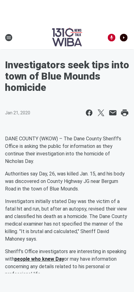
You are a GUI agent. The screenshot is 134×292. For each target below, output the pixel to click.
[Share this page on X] (101, 112)
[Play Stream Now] (123, 37)
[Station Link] (67, 38)
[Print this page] (124, 112)
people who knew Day (39, 259)
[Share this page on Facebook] (89, 112)
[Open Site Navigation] (8, 37)
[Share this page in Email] (112, 112)
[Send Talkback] (111, 37)
